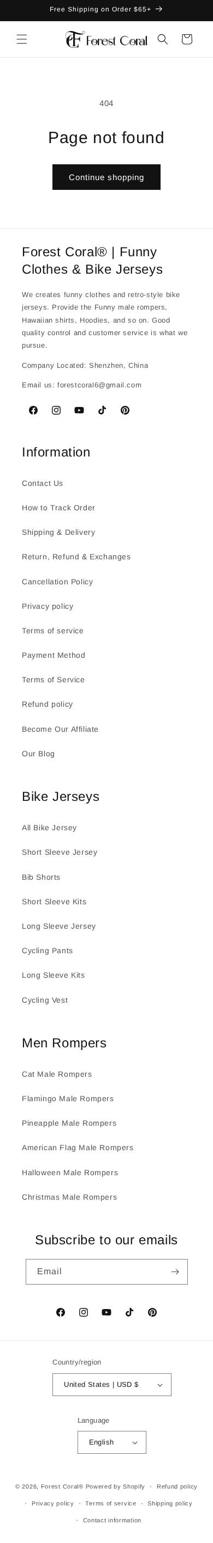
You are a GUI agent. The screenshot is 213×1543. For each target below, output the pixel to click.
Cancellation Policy (57, 581)
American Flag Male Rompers (78, 1147)
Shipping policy (170, 1503)
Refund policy (47, 704)
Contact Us (42, 483)
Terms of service (53, 630)
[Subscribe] (175, 1272)
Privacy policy (47, 606)
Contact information (112, 1520)
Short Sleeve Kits (54, 901)
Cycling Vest (45, 1000)
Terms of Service (53, 679)
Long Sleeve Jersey (59, 926)
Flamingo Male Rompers (68, 1098)
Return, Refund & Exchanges (76, 556)
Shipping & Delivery (58, 532)
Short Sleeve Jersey (59, 852)
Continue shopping (106, 177)
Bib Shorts (41, 877)
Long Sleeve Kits (53, 975)
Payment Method (53, 655)
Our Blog (38, 753)
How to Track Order (59, 507)
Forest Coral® (62, 1486)
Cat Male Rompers (57, 1074)
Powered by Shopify (116, 1486)
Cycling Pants (47, 950)
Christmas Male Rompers (69, 1197)
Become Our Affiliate (60, 729)
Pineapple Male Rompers (69, 1123)
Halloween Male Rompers (70, 1172)
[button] (22, 39)
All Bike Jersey (49, 827)
